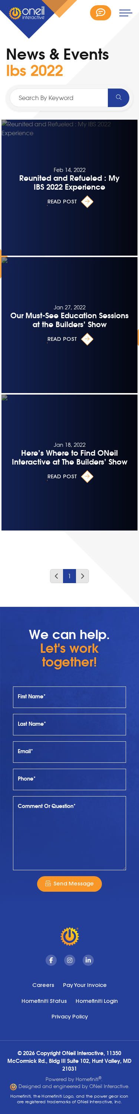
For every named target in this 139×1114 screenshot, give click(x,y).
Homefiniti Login (97, 1001)
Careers (43, 985)
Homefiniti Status (44, 1001)
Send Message (73, 883)
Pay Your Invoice (85, 985)
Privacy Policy (70, 1016)
